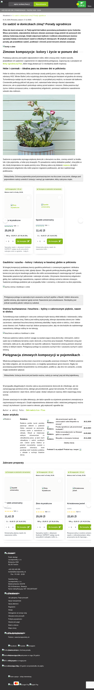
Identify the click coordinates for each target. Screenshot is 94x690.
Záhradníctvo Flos (35, 410)
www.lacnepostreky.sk (22, 637)
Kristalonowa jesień (76, 503)
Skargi (10, 610)
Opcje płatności (13, 604)
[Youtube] (22, 645)
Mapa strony (12, 628)
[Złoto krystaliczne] (18, 206)
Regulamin (11, 607)
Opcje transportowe (14, 601)
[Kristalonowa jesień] (80, 489)
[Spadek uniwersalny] (49, 206)
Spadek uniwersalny (45, 220)
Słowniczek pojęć (14, 622)
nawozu (66, 165)
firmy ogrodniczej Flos (12, 64)
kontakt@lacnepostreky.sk (17, 572)
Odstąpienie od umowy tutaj (17, 613)
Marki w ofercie (13, 625)
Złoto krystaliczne (13, 220)
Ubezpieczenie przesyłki (16, 616)
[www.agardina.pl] (13, 645)
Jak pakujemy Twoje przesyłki (18, 598)
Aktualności (7, 15)
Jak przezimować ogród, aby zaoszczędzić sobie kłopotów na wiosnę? (67, 421)
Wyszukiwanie (41, 4)
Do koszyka (21, 241)
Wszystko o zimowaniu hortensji (67, 438)
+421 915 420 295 (14, 569)
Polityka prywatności (15, 619)
